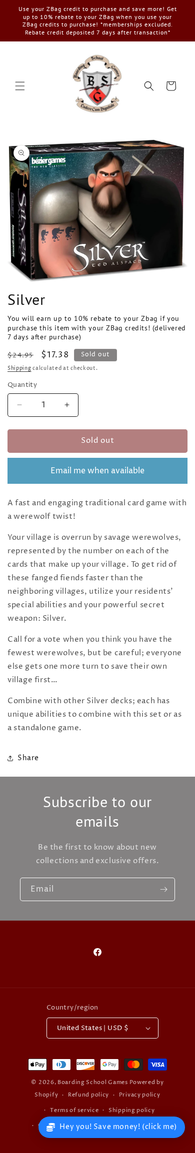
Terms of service (74, 1110)
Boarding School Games (93, 1082)
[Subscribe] (163, 889)
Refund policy (88, 1095)
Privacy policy (139, 1095)
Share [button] (28, 758)
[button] (20, 86)
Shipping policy (131, 1110)
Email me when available (97, 470)
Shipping (20, 368)
